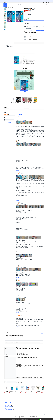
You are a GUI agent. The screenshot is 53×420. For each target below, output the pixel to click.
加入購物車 (31, 30)
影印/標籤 (8, 7)
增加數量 (26, 30)
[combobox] (42, 116)
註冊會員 (45, 2)
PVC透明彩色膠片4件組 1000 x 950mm (8, 402)
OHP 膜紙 (12, 7)
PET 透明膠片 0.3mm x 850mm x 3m (8, 405)
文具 (6, 7)
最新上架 (19, 116)
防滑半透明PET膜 (6, 408)
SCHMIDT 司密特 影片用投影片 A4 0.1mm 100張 (9, 403)
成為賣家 (48, 2)
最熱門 (16, 116)
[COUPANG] (16, 416)
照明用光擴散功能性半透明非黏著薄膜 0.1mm (8, 406)
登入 (43, 2)
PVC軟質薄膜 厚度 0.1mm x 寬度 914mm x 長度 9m (9, 409)
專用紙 (10, 7)
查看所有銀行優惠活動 (28, 28)
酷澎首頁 (5, 7)
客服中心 (46, 2)
